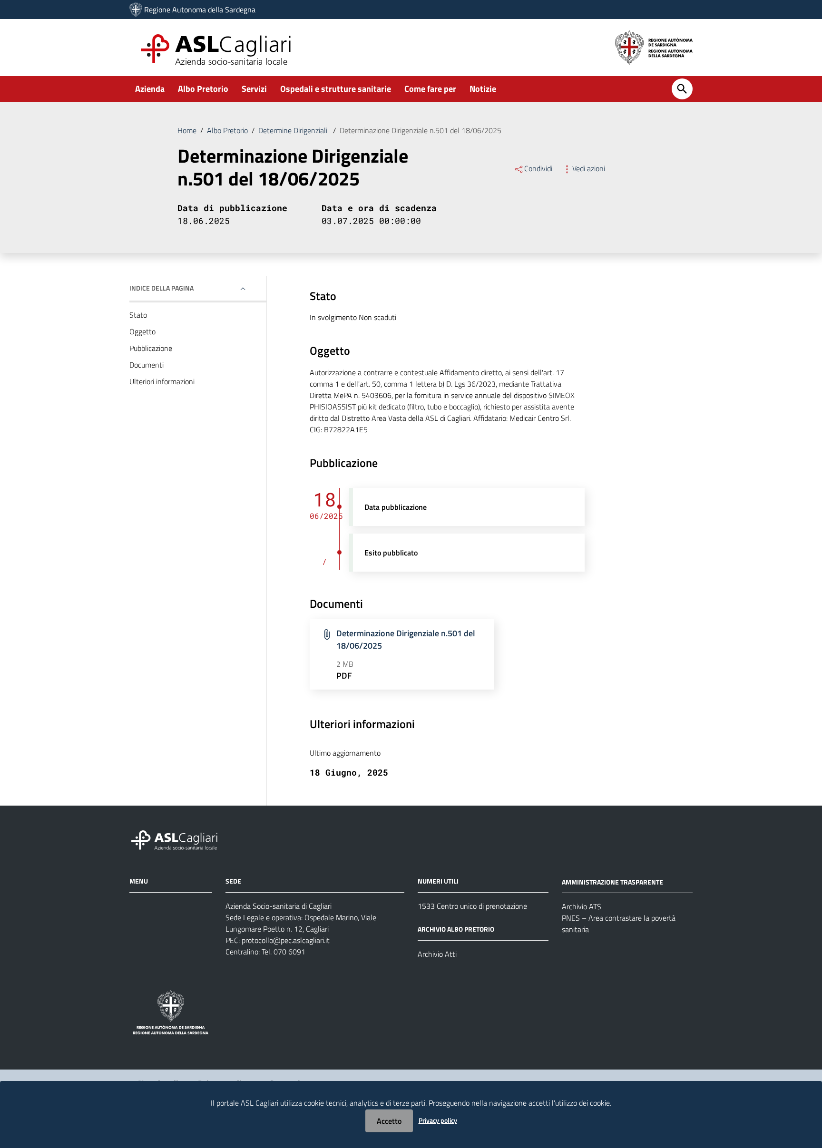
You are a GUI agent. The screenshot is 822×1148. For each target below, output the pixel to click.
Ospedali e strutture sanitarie (335, 88)
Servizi (254, 88)
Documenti (146, 364)
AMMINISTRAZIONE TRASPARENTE (612, 881)
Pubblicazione (150, 348)
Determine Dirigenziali (293, 130)
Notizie (483, 88)
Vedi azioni (588, 168)
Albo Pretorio (203, 88)
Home (186, 130)
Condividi (538, 168)
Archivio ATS (581, 906)
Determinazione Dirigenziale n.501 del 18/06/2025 (405, 639)
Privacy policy (438, 1120)
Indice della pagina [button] (161, 288)
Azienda (150, 88)
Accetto (389, 1121)
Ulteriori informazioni (162, 381)
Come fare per (430, 88)
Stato (138, 315)
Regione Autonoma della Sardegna (199, 9)
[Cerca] (682, 88)
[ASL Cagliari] (135, 9)
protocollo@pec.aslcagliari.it (286, 940)
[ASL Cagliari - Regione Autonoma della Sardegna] (178, 838)
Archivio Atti (437, 954)
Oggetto (142, 331)
